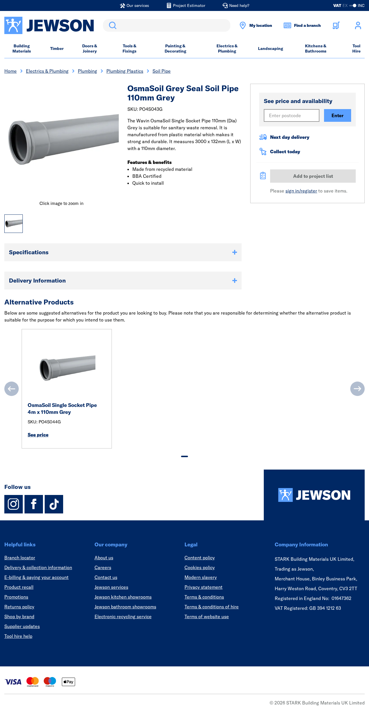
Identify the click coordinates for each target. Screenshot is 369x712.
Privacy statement (203, 587)
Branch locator (19, 557)
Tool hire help (18, 636)
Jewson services (111, 587)
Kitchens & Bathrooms (315, 48)
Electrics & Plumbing (227, 48)
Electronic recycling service (123, 616)
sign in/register (301, 191)
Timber (57, 48)
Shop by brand (19, 616)
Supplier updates (22, 626)
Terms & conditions (204, 597)
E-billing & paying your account (36, 577)
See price (38, 435)
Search (111, 25)
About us (104, 557)
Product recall (18, 587)
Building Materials (21, 48)
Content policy (199, 557)
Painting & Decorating (175, 48)
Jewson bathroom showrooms (125, 607)
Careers (103, 567)
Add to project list (313, 176)
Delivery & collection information (38, 567)
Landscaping (270, 48)
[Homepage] (314, 495)
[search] (166, 25)
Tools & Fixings (129, 48)
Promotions (16, 597)
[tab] (184, 456)
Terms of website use (206, 616)
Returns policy (19, 607)
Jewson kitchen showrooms (123, 597)
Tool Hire (356, 48)
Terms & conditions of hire (211, 607)
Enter (338, 115)
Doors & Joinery (89, 48)
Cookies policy (199, 567)
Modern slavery (200, 577)
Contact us (106, 577)
